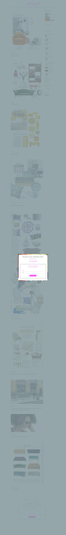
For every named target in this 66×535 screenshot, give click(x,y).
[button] (47, 255)
